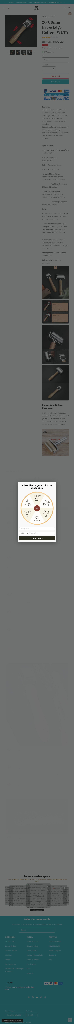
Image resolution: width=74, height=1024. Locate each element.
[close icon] (54, 484)
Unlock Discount (37, 538)
